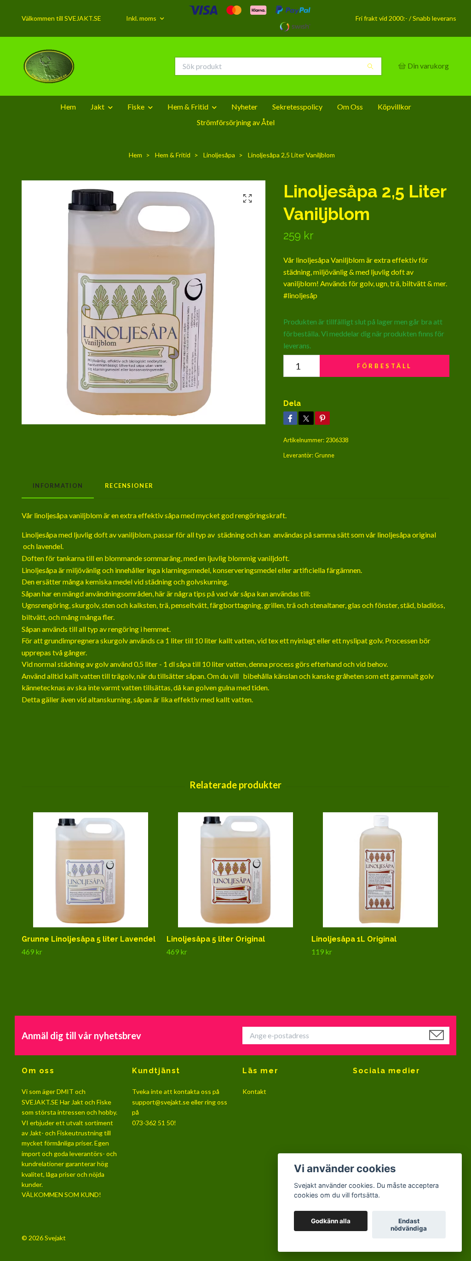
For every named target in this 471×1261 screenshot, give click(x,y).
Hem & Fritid (187, 106)
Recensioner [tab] (129, 485)
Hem (68, 106)
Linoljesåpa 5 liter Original (216, 939)
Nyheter (244, 106)
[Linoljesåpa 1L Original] (380, 869)
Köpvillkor (394, 106)
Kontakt (254, 1091)
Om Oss (350, 106)
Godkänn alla (330, 1221)
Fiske (135, 106)
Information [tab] (58, 485)
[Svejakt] (129, 66)
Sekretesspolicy (297, 106)
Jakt (97, 106)
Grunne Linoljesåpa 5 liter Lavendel (88, 939)
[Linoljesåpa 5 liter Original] (235, 869)
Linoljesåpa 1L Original (353, 939)
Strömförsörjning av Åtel (236, 122)
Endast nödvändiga (409, 1224)
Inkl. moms (142, 18)
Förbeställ (384, 366)
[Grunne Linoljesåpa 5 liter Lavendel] (91, 869)
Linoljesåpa (219, 155)
